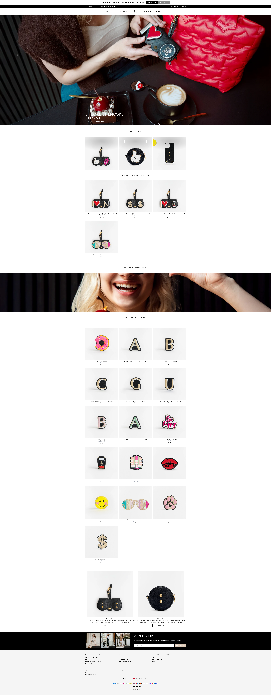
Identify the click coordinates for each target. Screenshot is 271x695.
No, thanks (164, 2)
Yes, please (152, 2)
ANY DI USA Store (137, 2)
